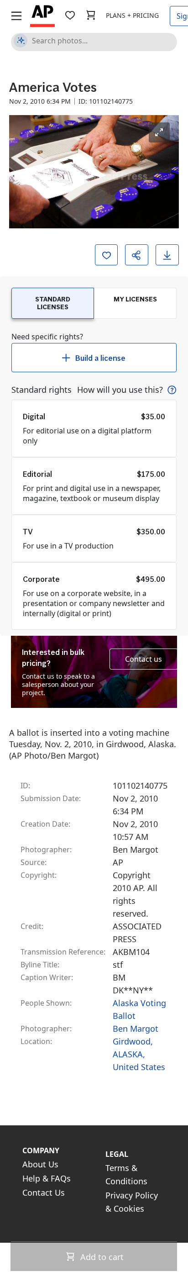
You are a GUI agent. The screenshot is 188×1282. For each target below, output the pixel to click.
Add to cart (101, 1256)
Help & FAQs (46, 1178)
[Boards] (69, 15)
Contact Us (43, 1192)
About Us (40, 1164)
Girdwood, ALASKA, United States (139, 1054)
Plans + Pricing (132, 15)
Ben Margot (135, 1028)
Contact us (143, 659)
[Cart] (90, 15)
